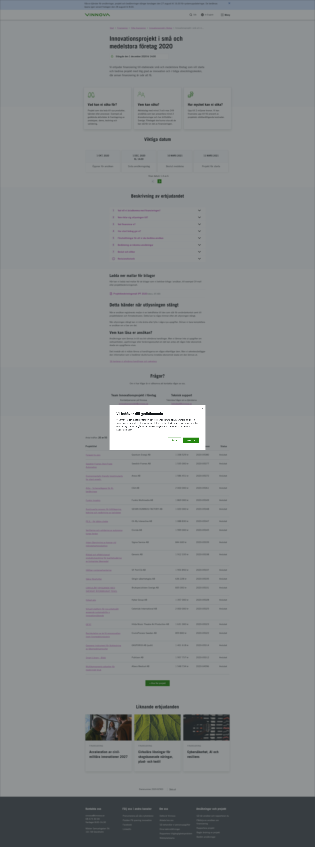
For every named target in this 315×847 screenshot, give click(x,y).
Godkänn (191, 440)
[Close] (202, 408)
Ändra (174, 440)
